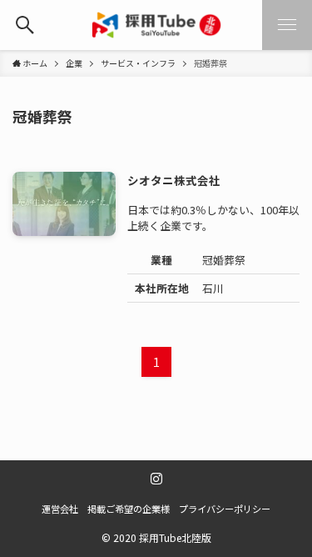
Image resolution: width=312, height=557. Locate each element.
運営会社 (60, 508)
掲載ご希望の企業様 (128, 508)
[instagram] (156, 478)
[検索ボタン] (25, 25)
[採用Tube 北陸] (156, 25)
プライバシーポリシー (224, 508)
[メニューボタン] (287, 25)
